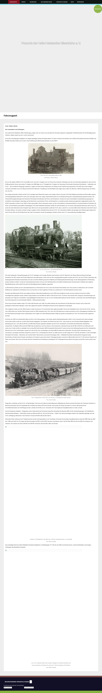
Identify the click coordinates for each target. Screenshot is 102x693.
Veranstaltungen (62, 2)
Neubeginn (33, 2)
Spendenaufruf (98, 10)
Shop (72, 2)
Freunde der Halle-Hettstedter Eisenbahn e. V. (51, 43)
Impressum (80, 2)
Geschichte (13, 2)
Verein (23, 2)
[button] (97, 2)
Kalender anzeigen (29, 687)
